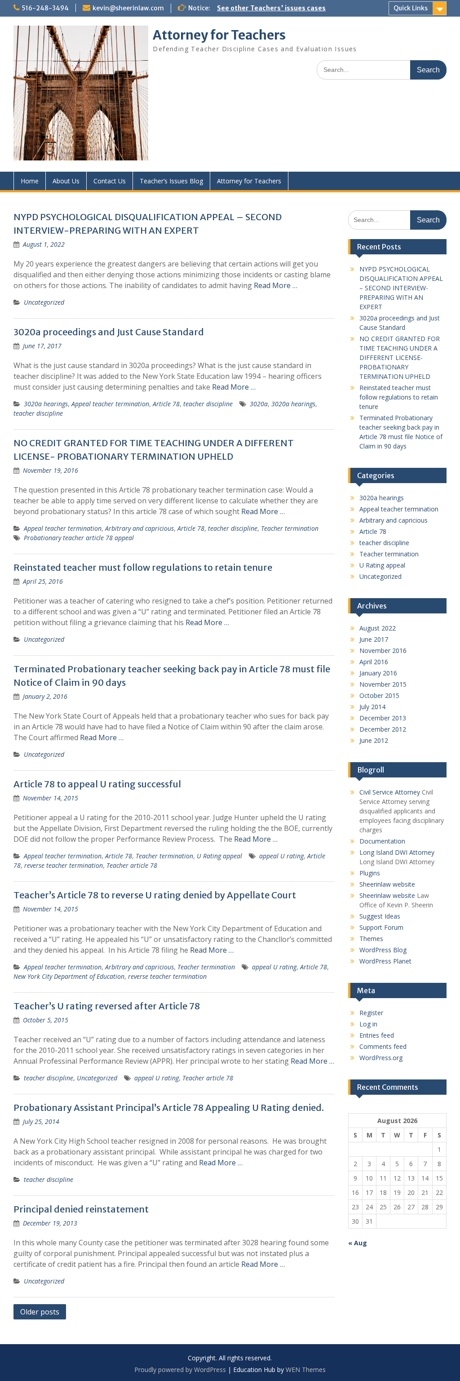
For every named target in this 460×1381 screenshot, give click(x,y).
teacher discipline (208, 404)
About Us (66, 181)
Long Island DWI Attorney (396, 852)
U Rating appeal (219, 856)
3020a (259, 404)
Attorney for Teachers (219, 35)
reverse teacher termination (63, 865)
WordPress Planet (385, 961)
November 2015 (383, 684)
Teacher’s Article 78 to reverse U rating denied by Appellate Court (154, 895)
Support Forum (381, 927)
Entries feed (376, 1035)
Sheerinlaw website (387, 884)
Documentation (382, 841)
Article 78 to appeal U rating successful (97, 784)
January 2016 (378, 673)
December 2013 (382, 718)
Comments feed (383, 1046)
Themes (371, 938)
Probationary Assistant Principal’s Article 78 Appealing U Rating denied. (168, 1107)
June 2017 (373, 639)
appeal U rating (281, 856)
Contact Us (109, 181)
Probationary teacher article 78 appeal (79, 537)
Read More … (275, 285)
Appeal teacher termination (110, 404)
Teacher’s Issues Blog (171, 181)
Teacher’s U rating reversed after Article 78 (106, 1006)
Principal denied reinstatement (81, 1209)
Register (371, 1012)
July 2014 (372, 706)
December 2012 (382, 729)
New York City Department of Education (68, 976)
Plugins (369, 873)
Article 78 (166, 404)
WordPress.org (380, 1057)
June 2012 (373, 740)
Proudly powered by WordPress (180, 1369)
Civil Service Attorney (389, 792)
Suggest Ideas (379, 916)
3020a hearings (46, 404)
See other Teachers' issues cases (271, 8)
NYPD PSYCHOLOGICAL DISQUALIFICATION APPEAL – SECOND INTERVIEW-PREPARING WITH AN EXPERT (401, 288)
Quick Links (411, 8)
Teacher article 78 (131, 865)
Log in (368, 1024)
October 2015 (379, 695)
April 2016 (373, 661)
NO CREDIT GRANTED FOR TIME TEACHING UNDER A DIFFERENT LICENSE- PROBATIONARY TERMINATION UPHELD (399, 357)
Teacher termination (289, 528)
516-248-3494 (45, 8)
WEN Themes (306, 1369)
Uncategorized (44, 302)
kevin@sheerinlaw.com (128, 8)
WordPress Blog (383, 950)
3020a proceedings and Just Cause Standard (108, 331)
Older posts (39, 1312)
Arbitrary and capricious (139, 528)
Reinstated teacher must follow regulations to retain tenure (142, 567)
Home (30, 181)
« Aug (357, 1243)
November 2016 (383, 650)
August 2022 (377, 628)
